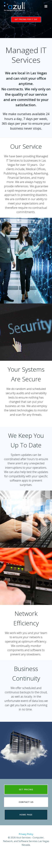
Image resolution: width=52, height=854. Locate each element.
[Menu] (45, 6)
